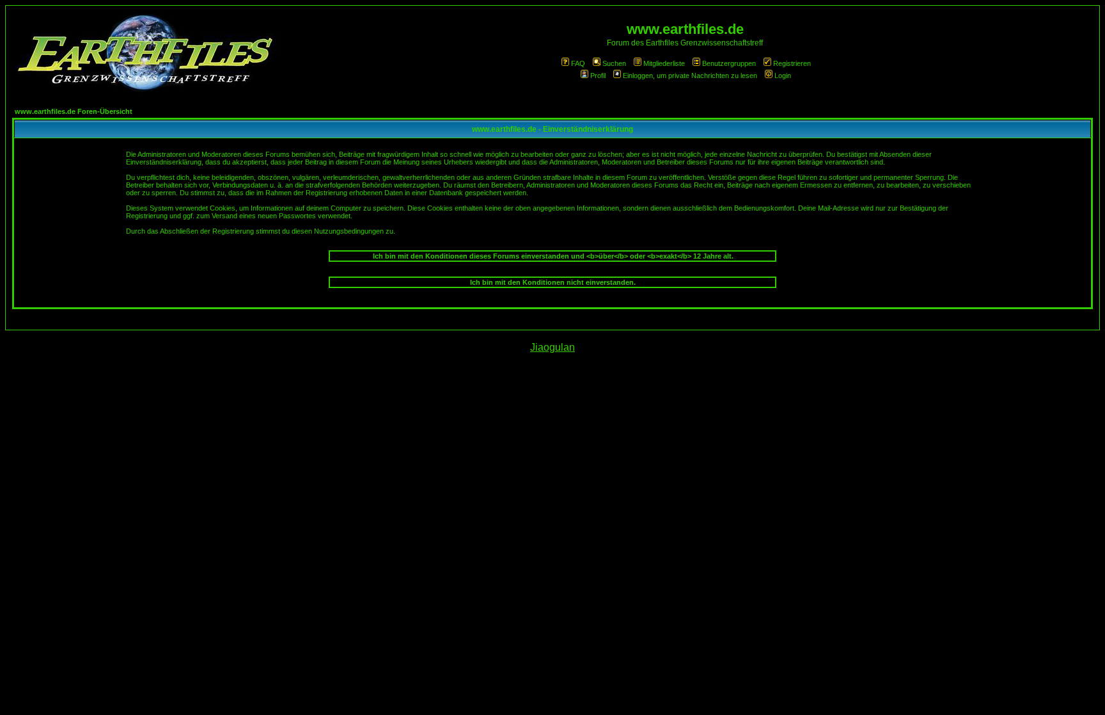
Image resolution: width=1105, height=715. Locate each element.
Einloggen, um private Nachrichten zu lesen (690, 75)
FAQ (578, 63)
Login (782, 75)
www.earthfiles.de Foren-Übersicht (73, 111)
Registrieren (792, 63)
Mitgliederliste (664, 63)
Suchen (614, 63)
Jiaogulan (552, 347)
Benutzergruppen (729, 63)
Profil (598, 75)
